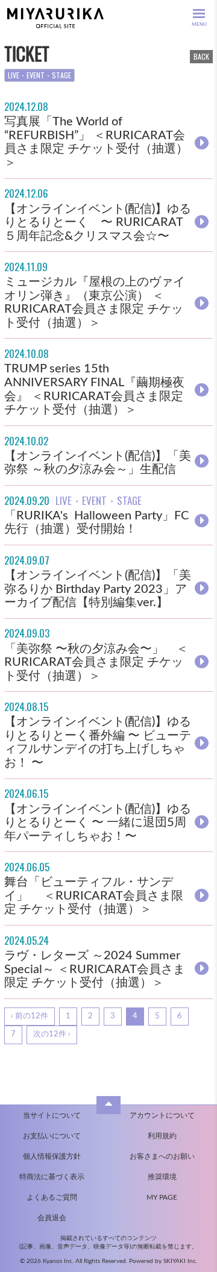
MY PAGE (161, 1197)
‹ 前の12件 (29, 1016)
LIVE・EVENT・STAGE (39, 75)
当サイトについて (52, 1115)
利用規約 (162, 1135)
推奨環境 (162, 1176)
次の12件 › (52, 1034)
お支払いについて (52, 1135)
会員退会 (51, 1217)
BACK (201, 56)
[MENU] (199, 13)
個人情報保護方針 (52, 1156)
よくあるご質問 (52, 1197)
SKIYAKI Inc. (180, 1261)
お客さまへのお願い (162, 1156)
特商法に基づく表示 (51, 1176)
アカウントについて (162, 1115)
